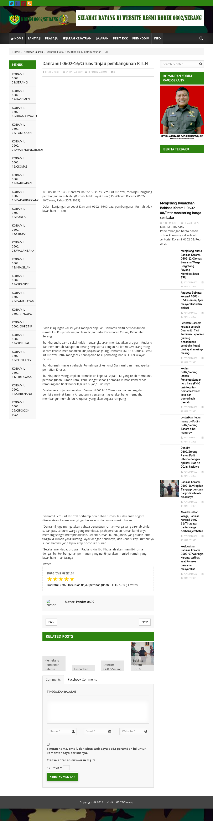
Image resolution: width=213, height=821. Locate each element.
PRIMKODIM (140, 38)
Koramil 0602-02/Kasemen (21, 95)
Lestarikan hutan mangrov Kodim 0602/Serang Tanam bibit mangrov (191, 424)
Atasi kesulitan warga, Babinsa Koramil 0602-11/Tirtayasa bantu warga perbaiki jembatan (192, 521)
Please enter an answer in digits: (71, 760)
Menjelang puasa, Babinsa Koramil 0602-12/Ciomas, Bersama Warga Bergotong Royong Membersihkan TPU (191, 264)
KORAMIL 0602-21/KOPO (22, 312)
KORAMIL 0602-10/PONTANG (21, 356)
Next (144, 622)
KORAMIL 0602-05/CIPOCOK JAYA (20, 408)
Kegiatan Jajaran (33, 52)
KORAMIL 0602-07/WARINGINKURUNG (24, 145)
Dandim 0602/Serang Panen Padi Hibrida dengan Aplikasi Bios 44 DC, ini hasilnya (190, 457)
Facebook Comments (82, 679)
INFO (157, 38)
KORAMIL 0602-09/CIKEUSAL (21, 339)
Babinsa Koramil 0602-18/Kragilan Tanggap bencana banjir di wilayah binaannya (192, 489)
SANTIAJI (34, 38)
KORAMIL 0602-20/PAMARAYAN (23, 297)
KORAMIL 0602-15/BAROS (19, 213)
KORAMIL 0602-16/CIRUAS (19, 229)
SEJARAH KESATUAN (77, 38)
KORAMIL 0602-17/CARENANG (22, 389)
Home (18, 38)
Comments (53, 679)
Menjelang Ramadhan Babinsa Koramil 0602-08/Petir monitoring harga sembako (180, 210)
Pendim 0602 (52, 72)
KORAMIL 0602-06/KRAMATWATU (24, 112)
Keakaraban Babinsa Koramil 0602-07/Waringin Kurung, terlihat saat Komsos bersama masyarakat (192, 557)
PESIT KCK (120, 38)
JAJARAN (102, 38)
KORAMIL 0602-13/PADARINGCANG (24, 196)
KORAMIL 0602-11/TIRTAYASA (22, 372)
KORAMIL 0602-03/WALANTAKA (23, 246)
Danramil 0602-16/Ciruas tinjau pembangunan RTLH (82, 585)
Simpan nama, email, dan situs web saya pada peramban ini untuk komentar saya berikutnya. (96, 751)
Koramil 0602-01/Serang (20, 78)
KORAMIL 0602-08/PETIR (22, 324)
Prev (51, 622)
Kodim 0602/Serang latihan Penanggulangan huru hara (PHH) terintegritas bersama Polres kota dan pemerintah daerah (191, 385)
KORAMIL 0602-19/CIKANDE (20, 280)
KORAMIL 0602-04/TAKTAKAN (22, 129)
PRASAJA (51, 38)
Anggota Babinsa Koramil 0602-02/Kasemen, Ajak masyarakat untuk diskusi (192, 300)
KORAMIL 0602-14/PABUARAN (22, 179)
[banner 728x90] (140, 18)
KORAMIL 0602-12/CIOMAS (19, 162)
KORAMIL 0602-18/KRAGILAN (21, 263)
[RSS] (29, 3)
